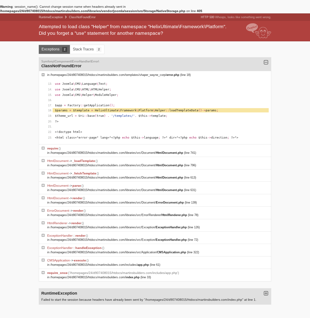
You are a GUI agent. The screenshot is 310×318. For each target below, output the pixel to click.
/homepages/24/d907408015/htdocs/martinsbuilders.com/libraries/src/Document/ (116, 152)
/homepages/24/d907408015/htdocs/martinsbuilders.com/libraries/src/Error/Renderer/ (118, 215)
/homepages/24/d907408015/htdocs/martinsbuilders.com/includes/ (99, 264)
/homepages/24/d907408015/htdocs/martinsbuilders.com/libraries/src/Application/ (118, 252)
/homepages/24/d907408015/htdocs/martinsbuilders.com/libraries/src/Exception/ (118, 227)
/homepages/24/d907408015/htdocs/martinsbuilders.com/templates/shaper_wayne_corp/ (114, 75)
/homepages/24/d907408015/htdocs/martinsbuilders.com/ (95, 277)
